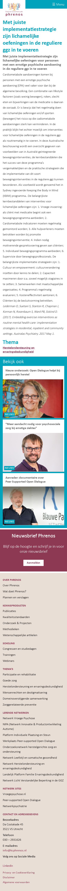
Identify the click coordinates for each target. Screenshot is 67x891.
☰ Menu (58, 4)
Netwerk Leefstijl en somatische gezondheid (30, 758)
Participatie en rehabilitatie (19, 674)
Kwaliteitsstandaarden (16, 617)
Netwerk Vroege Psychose (19, 718)
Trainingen (9, 655)
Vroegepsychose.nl (14, 794)
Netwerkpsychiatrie (15, 806)
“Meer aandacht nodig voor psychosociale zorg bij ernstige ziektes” (32, 426)
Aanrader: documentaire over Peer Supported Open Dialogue (25, 479)
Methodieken (11, 629)
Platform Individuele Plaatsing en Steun (26, 735)
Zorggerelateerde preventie (19, 704)
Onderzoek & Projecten (17, 623)
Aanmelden (33, 562)
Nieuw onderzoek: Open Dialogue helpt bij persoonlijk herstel (32, 372)
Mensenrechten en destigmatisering (25, 692)
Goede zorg (10, 680)
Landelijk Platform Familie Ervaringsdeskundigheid (33, 774)
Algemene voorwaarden (16, 882)
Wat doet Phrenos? (14, 591)
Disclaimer (9, 877)
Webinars (8, 661)
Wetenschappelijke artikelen (20, 635)
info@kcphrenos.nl (14, 850)
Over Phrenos (11, 585)
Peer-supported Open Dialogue (22, 800)
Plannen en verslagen (16, 597)
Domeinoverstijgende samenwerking (25, 698)
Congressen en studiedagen (19, 649)
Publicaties (9, 611)
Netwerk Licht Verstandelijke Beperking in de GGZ (33, 780)
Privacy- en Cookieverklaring (19, 872)
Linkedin (8, 866)
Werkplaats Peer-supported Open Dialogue (29, 741)
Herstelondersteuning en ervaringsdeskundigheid (33, 686)
